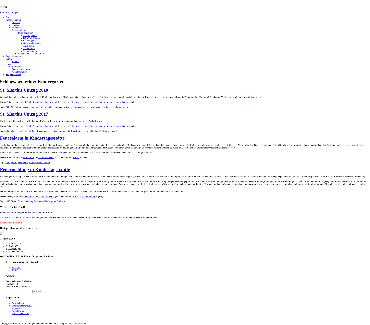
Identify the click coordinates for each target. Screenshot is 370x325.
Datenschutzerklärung (22, 69)
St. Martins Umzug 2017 (24, 114)
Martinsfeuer (96, 107)
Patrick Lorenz (45, 102)
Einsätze (15, 25)
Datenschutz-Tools (20, 313)
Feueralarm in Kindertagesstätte (32, 138)
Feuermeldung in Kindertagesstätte (35, 169)
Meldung (111, 102)
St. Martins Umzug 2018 (24, 90)
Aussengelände (30, 35)
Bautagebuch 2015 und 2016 (30, 53)
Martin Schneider (46, 157)
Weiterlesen (254, 97)
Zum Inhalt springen (9, 12)
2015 (7, 162)
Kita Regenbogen (73, 107)
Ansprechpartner (19, 303)
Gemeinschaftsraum (32, 43)
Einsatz (76, 157)
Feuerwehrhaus (19, 30)
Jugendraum (28, 46)
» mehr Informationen (11, 222)
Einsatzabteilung (13, 20)
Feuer (19, 131)
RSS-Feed (16, 270)
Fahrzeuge (16, 27)
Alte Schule (16, 107)
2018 (7, 107)
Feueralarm (23, 162)
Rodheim (107, 107)
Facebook (16, 267)
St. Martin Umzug (120, 107)
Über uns (16, 22)
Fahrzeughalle (29, 40)
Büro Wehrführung (31, 38)
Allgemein (74, 102)
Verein (9, 59)
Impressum (17, 66)
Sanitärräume (29, 48)
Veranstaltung (122, 102)
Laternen (86, 107)
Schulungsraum (30, 51)
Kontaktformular (19, 72)
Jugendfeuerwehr (14, 56)
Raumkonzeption (25, 33)
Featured (85, 102)
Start (8, 17)
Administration (79, 323)
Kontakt (9, 64)
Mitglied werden (13, 74)
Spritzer (15, 61)
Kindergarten (59, 107)
